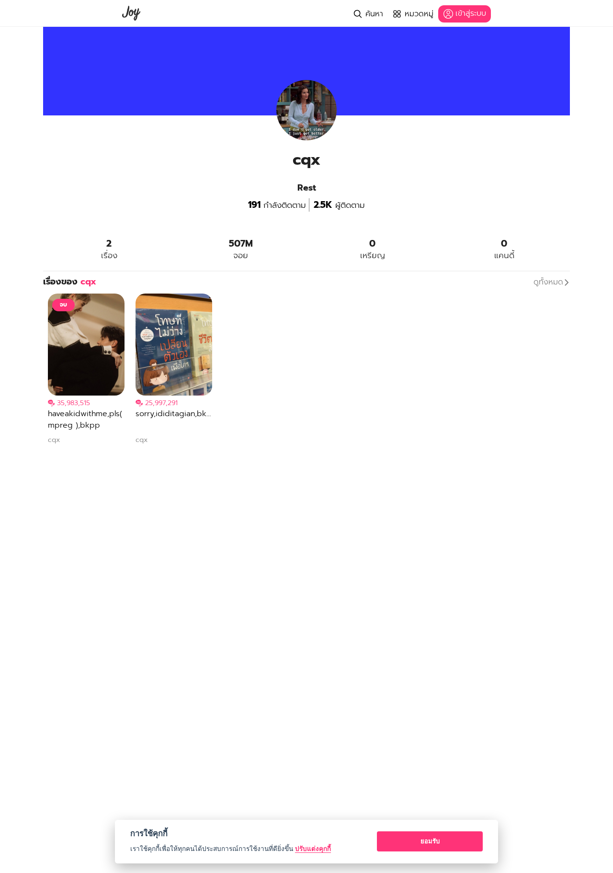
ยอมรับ (430, 841)
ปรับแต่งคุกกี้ (313, 848)
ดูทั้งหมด (548, 282)
